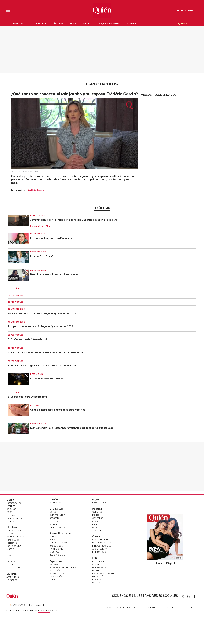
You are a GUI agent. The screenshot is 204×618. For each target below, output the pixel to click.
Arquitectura (99, 549)
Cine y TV (53, 521)
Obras (52, 580)
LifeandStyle (99, 502)
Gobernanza (99, 567)
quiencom (191, 596)
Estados (96, 524)
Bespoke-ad (36, 374)
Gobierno (97, 512)
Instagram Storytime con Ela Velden (51, 238)
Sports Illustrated (60, 533)
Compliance (151, 608)
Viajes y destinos (15, 537)
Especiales (55, 502)
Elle (8, 555)
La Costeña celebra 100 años (47, 378)
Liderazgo (12, 580)
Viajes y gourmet (109, 23)
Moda (73, 23)
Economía (54, 570)
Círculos (58, 23)
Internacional (57, 573)
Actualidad (12, 577)
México (96, 515)
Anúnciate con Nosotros (179, 608)
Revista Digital (186, 10)
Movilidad (97, 570)
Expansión (56, 561)
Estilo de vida (38, 215)
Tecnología (55, 576)
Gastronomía (13, 530)
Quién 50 (183, 23)
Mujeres (11, 573)
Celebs (10, 564)
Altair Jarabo (36, 190)
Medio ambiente (100, 561)
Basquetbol (56, 546)
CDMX (95, 521)
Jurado (10, 549)
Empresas (54, 564)
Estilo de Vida (13, 546)
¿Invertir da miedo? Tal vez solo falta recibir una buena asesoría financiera (73, 219)
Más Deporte (56, 549)
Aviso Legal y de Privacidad (121, 608)
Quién (10, 499)
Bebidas (10, 534)
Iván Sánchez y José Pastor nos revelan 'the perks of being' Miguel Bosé (71, 427)
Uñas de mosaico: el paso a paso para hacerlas (57, 409)
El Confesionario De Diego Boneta (27, 396)
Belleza (87, 23)
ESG (51, 583)
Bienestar (11, 543)
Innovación (98, 576)
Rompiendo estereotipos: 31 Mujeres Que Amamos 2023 (40, 326)
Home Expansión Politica (62, 567)
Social (95, 564)
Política (97, 508)
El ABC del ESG (99, 580)
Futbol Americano (59, 543)
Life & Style (56, 508)
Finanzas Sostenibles (104, 573)
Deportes (54, 518)
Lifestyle (54, 552)
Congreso (97, 518)
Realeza (41, 23)
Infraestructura (101, 546)
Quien (182, 596)
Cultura (131, 23)
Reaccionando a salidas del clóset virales (54, 274)
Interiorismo (99, 552)
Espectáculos (21, 23)
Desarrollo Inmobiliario (105, 543)
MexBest (11, 527)
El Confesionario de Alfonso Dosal (27, 339)
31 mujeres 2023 (16, 309)
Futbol (53, 536)
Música (53, 524)
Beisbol (53, 539)
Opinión (53, 499)
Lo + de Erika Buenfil (42, 256)
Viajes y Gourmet (15, 518)
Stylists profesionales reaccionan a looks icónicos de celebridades (46, 352)
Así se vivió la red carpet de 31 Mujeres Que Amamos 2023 (42, 313)
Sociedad (97, 530)
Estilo (52, 512)
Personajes (12, 540)
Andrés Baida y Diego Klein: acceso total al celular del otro (42, 365)
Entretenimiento (58, 515)
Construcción (100, 539)
